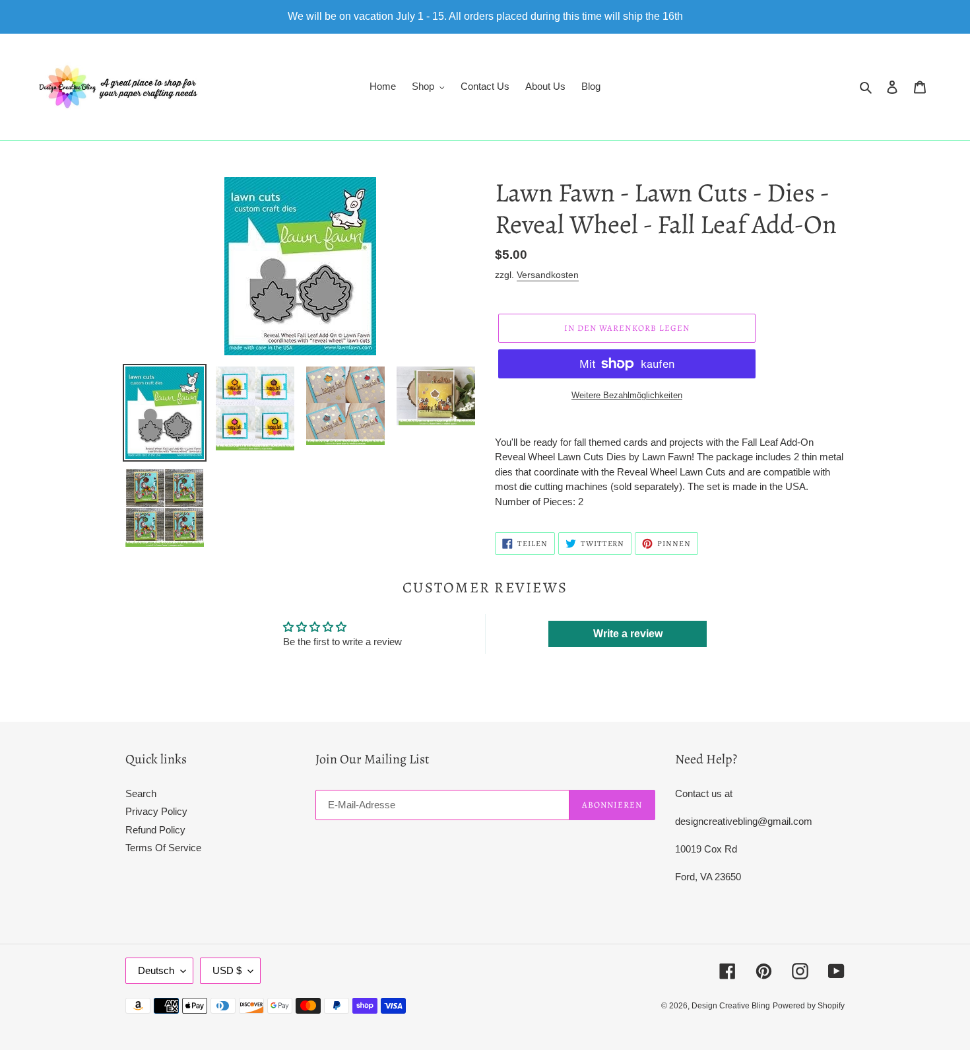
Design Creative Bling (731, 1005)
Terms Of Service (163, 847)
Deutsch (156, 970)
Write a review (628, 633)
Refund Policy (155, 829)
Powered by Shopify (809, 1005)
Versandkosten (548, 274)
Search (140, 793)
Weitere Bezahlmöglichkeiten (626, 395)
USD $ (227, 970)
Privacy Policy (156, 811)
